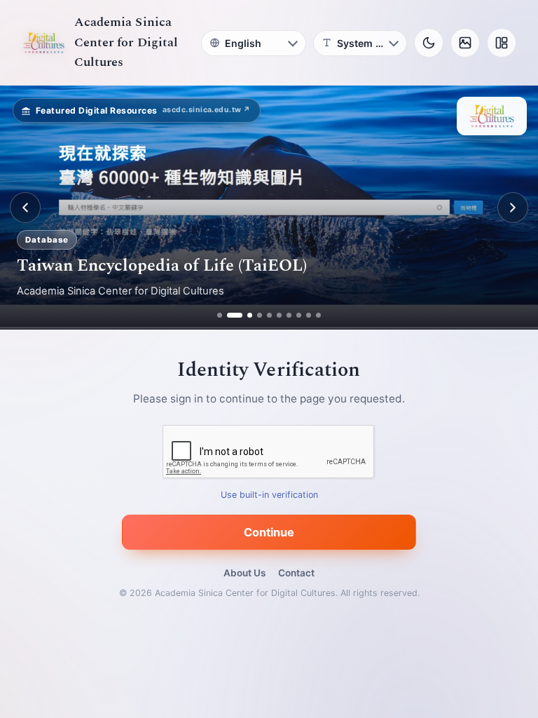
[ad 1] (219, 315)
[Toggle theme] (428, 42)
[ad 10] (318, 315)
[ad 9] (308, 315)
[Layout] (501, 42)
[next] (512, 207)
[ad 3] (244, 315)
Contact (296, 572)
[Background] (465, 42)
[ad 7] (289, 315)
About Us (244, 572)
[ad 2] (229, 315)
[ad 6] (279, 315)
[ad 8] (298, 315)
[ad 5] (269, 315)
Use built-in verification (269, 495)
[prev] (25, 207)
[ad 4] (259, 315)
